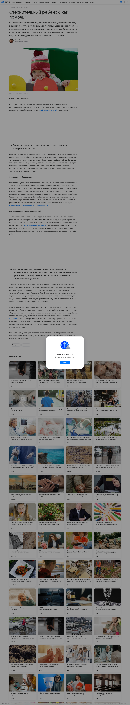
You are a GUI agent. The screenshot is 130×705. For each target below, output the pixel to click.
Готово (65, 362)
